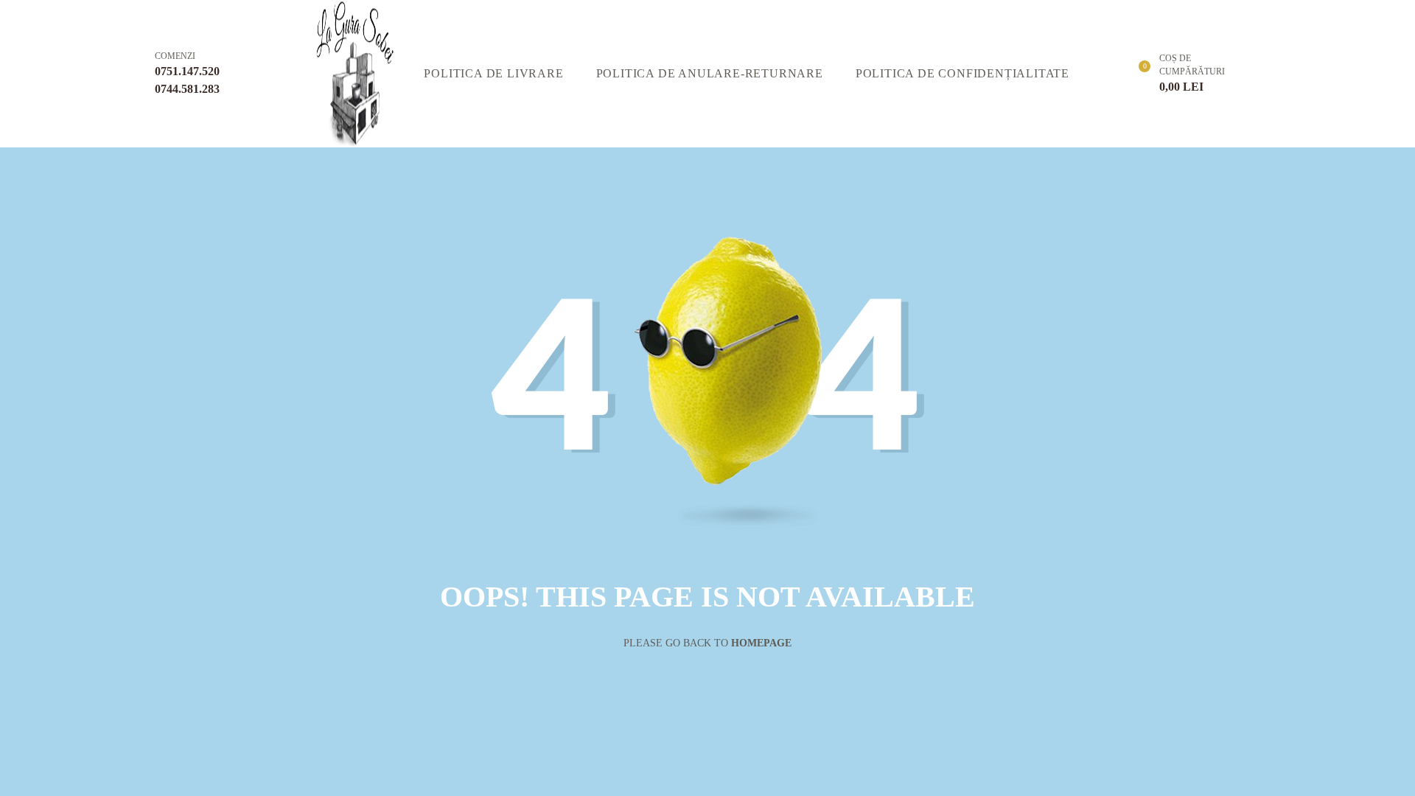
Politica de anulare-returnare (709, 73)
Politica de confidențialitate (962, 73)
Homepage (761, 643)
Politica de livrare (493, 73)
